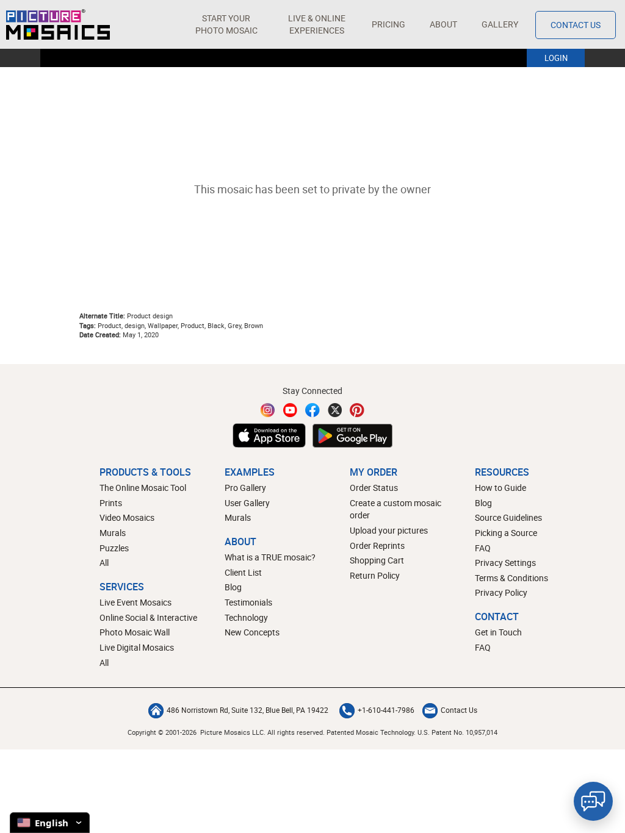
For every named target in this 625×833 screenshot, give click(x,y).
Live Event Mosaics (135, 602)
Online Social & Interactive (148, 617)
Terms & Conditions (511, 578)
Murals (112, 532)
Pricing (388, 24)
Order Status (374, 487)
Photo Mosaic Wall (134, 632)
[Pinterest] (357, 410)
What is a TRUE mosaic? (270, 557)
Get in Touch (498, 632)
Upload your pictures (389, 530)
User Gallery (247, 503)
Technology (246, 617)
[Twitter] (335, 410)
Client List (243, 572)
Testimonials (248, 602)
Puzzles (114, 548)
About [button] (443, 24)
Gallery (500, 24)
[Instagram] (268, 410)
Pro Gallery (245, 487)
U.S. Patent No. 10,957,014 (457, 732)
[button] (226, 24)
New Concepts (252, 632)
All (104, 562)
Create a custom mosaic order (395, 509)
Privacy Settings (505, 562)
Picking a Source (506, 532)
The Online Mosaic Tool (142, 487)
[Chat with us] (593, 801)
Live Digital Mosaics (136, 647)
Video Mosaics (126, 517)
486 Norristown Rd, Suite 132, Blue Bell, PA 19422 (247, 710)
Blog (233, 587)
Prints (110, 503)
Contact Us (576, 24)
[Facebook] (312, 410)
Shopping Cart (377, 560)
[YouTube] (290, 410)
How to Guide (500, 487)
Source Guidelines (508, 517)
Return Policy (375, 575)
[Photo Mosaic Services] (58, 24)
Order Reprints (377, 545)
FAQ (483, 548)
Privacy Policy (501, 592)
